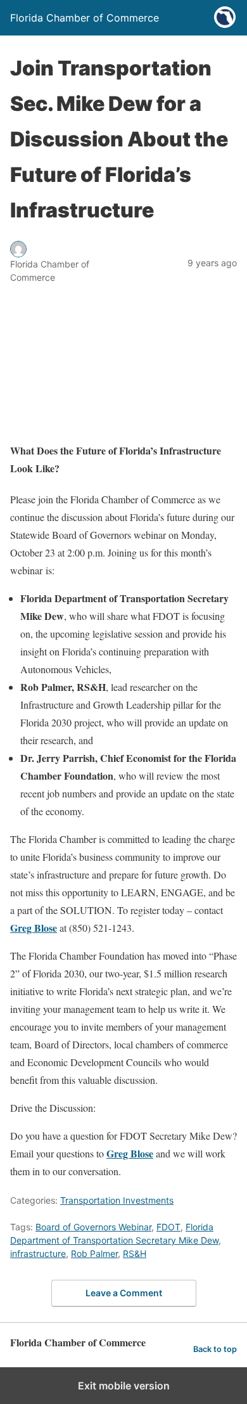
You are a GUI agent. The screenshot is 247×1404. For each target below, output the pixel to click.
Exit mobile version (124, 1385)
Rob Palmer (94, 1253)
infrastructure (38, 1253)
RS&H (134, 1253)
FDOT (168, 1226)
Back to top (215, 1349)
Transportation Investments (117, 1200)
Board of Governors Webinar (93, 1226)
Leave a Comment (124, 1292)
